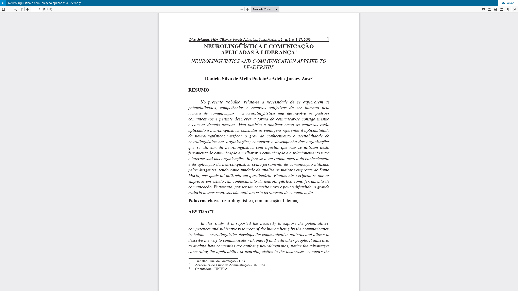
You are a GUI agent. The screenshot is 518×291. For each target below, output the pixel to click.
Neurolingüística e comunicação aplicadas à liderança (45, 3)
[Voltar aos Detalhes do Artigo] (3, 3)
